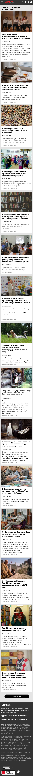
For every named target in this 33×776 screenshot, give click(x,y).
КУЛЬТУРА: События (9, 59)
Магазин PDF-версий (8, 713)
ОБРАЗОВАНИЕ (7, 272)
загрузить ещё (17, 696)
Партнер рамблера (16, 767)
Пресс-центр (24, 710)
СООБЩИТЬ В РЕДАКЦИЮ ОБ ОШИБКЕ (14, 719)
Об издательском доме (10, 710)
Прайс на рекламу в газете (19, 708)
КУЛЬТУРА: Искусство (9, 188)
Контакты (5, 708)
